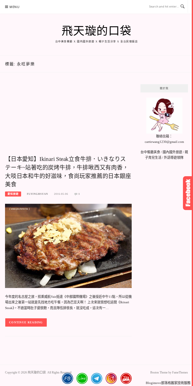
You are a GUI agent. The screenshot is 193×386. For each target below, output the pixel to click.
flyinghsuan (37, 193)
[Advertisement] (68, 119)
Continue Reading (26, 322)
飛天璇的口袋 (97, 31)
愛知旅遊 (13, 193)
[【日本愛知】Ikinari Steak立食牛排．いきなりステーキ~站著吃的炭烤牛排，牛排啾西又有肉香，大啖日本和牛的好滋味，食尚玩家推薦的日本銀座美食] (68, 245)
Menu (15, 7)
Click (188, 193)
